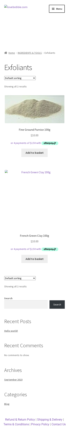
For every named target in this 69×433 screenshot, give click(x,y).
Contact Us (59, 424)
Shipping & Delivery (49, 419)
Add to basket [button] (35, 152)
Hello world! (11, 330)
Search (8, 298)
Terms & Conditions (16, 424)
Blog (6, 404)
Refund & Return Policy (20, 419)
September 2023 (13, 379)
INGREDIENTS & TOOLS (30, 52)
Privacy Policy (40, 424)
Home (11, 52)
